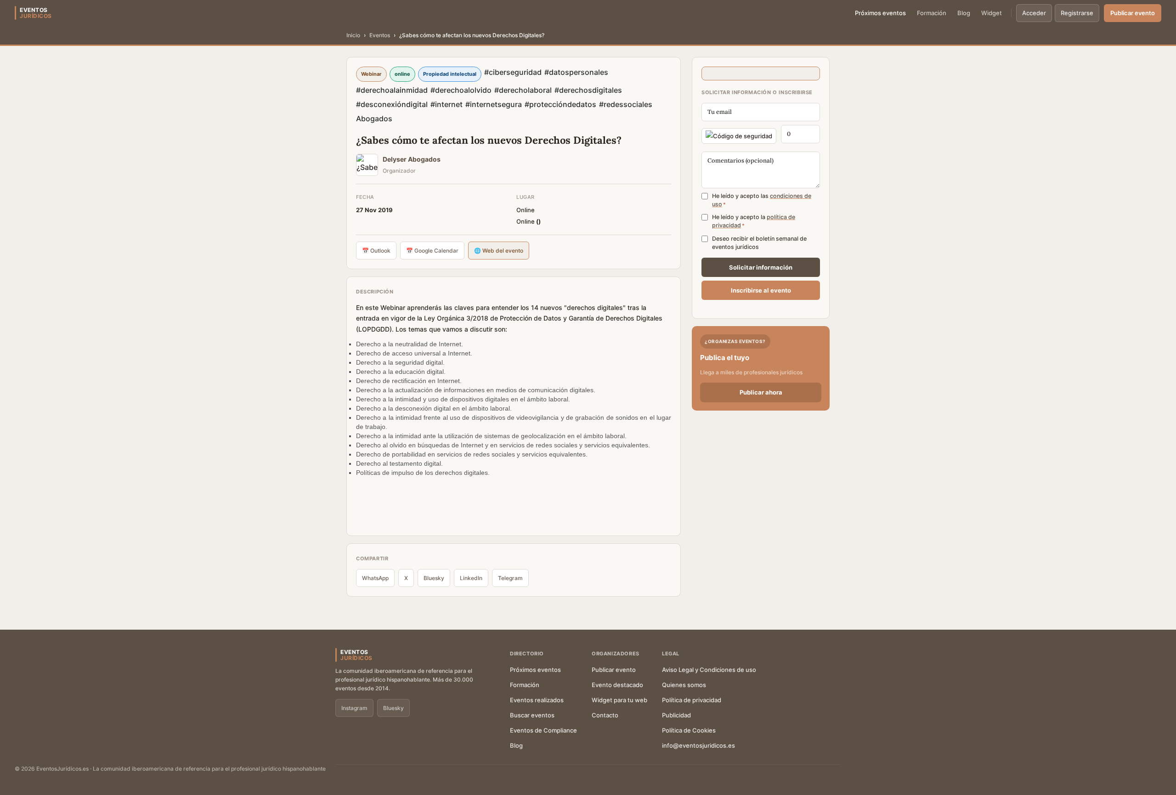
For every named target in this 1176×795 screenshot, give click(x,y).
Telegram (510, 578)
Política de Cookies (689, 730)
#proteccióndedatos (560, 104)
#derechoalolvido (461, 90)
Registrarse (1077, 13)
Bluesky (434, 578)
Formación (931, 13)
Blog (963, 13)
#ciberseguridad (513, 72)
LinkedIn (471, 578)
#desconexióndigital (392, 104)
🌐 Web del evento (498, 250)
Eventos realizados (537, 700)
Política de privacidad (691, 700)
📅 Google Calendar (432, 250)
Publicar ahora (761, 392)
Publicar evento (1132, 13)
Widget (991, 13)
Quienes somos (684, 684)
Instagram (354, 708)
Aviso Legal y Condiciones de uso (709, 669)
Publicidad (676, 715)
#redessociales (625, 104)
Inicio (353, 35)
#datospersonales (576, 72)
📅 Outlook (376, 250)
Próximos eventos (880, 13)
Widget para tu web (619, 700)
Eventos (379, 35)
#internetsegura (493, 104)
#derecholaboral (523, 90)
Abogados (374, 118)
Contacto (605, 715)
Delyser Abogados (412, 159)
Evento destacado (617, 684)
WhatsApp (375, 578)
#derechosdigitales (588, 90)
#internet (446, 104)
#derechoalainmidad (392, 90)
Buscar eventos (532, 715)
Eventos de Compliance (543, 730)
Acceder (1034, 13)
